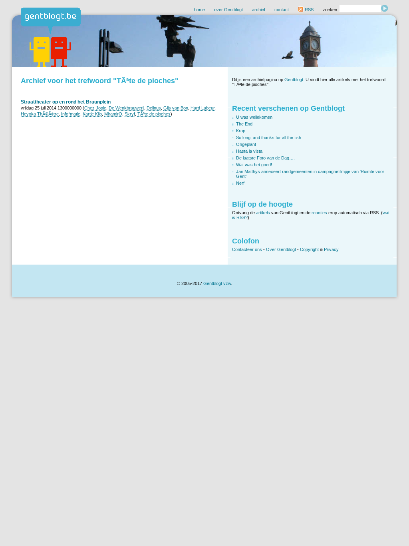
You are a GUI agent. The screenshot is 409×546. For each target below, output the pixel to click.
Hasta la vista (249, 151)
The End (244, 124)
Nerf (240, 183)
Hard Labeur (202, 108)
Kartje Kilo (92, 114)
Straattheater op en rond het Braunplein (66, 102)
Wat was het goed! (254, 164)
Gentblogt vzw (217, 283)
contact (281, 9)
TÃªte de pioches (154, 114)
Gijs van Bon (175, 108)
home (199, 9)
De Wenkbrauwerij (126, 108)
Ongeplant (246, 144)
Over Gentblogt (281, 249)
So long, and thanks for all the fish (268, 137)
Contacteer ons (247, 249)
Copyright (309, 249)
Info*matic (70, 114)
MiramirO (113, 114)
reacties (319, 212)
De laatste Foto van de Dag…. (265, 157)
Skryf (130, 114)
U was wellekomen (254, 117)
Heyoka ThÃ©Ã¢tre (40, 114)
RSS (309, 9)
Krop (240, 130)
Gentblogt (293, 79)
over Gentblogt (228, 9)
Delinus (154, 108)
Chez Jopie (95, 108)
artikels (263, 212)
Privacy (331, 249)
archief (258, 9)
